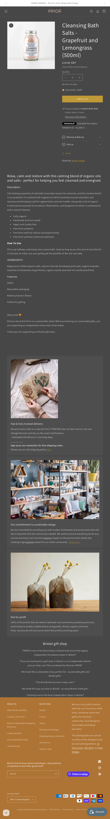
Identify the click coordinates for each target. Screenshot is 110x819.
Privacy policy (68, 809)
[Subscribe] (55, 774)
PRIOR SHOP (27, 810)
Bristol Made (78, 160)
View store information (75, 117)
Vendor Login (45, 749)
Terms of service (82, 809)
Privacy (42, 716)
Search (42, 710)
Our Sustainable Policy (17, 739)
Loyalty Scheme (14, 733)
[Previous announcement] (6, 3)
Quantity (65, 72)
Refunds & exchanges (49, 729)
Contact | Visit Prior (16, 716)
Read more (74, 542)
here (49, 449)
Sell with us (44, 742)
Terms (42, 723)
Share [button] (68, 153)
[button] (6, 11)
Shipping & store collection (51, 736)
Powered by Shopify (39, 810)
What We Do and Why (17, 710)
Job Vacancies (13, 746)
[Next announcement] (104, 3)
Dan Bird (88, 747)
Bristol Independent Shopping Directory (21, 725)
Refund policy (55, 809)
